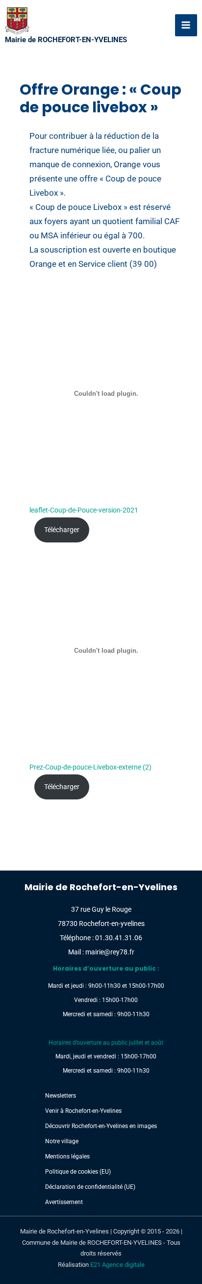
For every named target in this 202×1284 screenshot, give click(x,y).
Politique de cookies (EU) (78, 1171)
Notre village (61, 1141)
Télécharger (61, 530)
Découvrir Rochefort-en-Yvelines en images (101, 1126)
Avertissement (64, 1202)
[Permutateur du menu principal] (186, 25)
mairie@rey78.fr (109, 952)
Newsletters (60, 1095)
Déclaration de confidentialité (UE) (90, 1186)
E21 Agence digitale (117, 1264)
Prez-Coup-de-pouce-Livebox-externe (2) (90, 767)
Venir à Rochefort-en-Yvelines (83, 1110)
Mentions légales (67, 1156)
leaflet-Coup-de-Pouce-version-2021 (83, 510)
